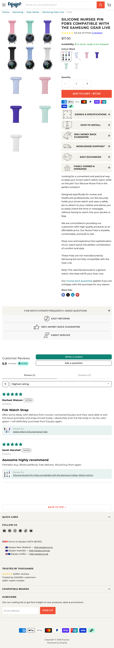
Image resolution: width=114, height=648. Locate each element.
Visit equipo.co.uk (38, 554)
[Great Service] (57, 336)
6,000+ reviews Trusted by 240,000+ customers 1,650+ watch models (19, 577)
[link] (86, 32)
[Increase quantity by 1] (87, 84)
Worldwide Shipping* (90, 146)
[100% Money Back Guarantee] (57, 327)
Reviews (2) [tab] (29, 375)
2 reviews (97, 32)
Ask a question (74, 363)
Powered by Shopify (57, 642)
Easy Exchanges (90, 157)
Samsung (17, 12)
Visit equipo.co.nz (43, 547)
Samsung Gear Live (53, 12)
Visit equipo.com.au (39, 550)
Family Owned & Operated (84, 167)
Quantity (66, 77)
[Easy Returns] (57, 319)
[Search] (101, 4)
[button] (7, 430)
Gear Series (32, 12)
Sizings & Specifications (91, 114)
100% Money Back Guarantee (85, 135)
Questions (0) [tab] (84, 375)
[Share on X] (68, 295)
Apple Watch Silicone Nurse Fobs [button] (30, 431)
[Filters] (5, 384)
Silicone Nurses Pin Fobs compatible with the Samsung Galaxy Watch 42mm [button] (53, 475)
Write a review (74, 356)
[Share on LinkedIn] (73, 295)
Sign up (47, 610)
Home (5, 12)
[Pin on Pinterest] (77, 295)
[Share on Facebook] (63, 295)
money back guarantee (79, 280)
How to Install (90, 125)
